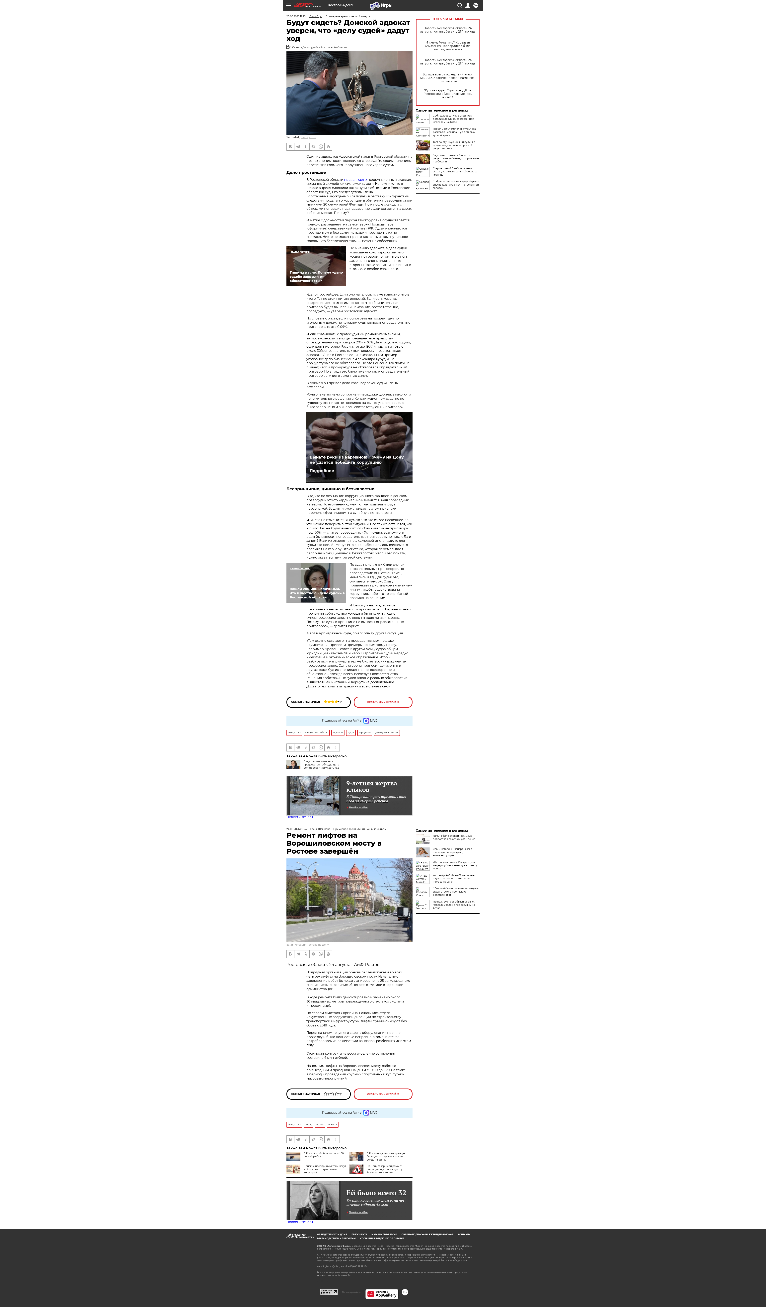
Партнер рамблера (351, 1292)
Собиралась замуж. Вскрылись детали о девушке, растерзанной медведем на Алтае (453, 119)
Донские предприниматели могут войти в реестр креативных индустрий (325, 1169)
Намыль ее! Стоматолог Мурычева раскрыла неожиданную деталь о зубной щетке (454, 132)
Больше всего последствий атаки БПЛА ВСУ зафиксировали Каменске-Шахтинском (448, 78)
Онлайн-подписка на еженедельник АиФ (427, 1234)
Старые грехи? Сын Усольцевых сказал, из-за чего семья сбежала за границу (455, 171)
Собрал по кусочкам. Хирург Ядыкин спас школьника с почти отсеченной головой (456, 184)
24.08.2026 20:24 (296, 829)
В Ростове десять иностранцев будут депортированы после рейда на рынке (386, 1156)
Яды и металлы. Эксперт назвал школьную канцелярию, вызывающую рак (452, 852)
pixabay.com (308, 137)
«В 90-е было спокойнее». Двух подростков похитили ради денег (454, 837)
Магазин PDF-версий (384, 1234)
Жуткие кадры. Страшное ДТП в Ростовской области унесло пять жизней (447, 94)
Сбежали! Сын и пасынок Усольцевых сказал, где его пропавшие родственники (456, 891)
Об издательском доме (332, 1234)
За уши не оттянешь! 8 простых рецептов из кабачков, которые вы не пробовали (456, 158)
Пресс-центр (359, 1234)
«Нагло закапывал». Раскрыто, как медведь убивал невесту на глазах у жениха (455, 865)
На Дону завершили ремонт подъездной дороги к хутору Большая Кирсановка (385, 1169)
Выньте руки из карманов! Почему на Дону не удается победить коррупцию (357, 460)
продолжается (356, 180)
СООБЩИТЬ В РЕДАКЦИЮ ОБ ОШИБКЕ (382, 1238)
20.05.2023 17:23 (296, 16)
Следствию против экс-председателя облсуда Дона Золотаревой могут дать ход (322, 764)
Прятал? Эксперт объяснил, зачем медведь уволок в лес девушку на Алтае (454, 905)
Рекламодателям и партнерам (336, 1238)
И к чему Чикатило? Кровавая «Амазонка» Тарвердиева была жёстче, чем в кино (447, 46)
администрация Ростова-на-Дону (307, 944)
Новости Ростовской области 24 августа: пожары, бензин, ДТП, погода (447, 30)
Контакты (464, 1234)
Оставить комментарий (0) (383, 702)
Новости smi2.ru (299, 817)
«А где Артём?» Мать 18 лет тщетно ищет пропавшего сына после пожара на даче (454, 878)
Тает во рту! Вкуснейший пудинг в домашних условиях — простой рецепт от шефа (454, 145)
